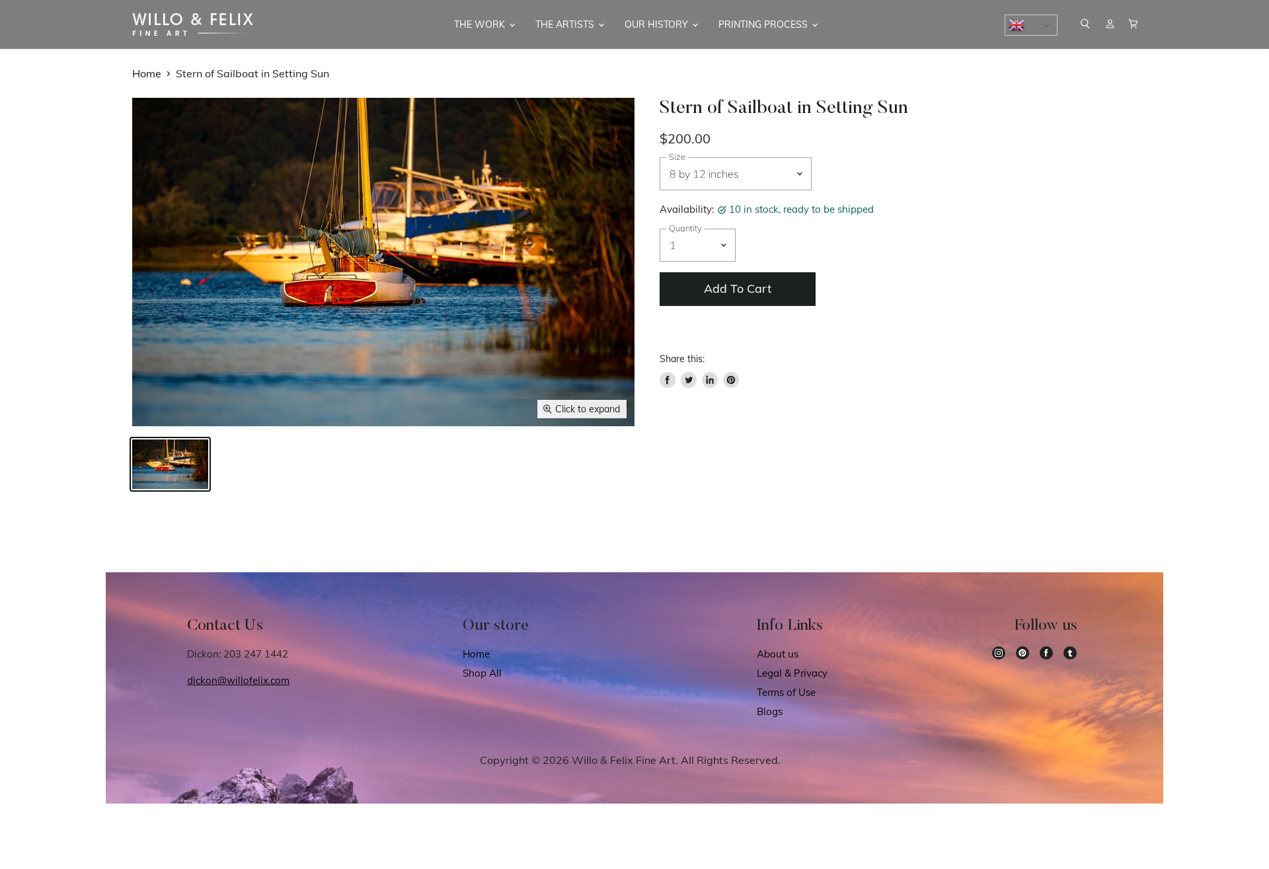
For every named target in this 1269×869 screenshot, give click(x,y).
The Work (481, 24)
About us (777, 654)
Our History (658, 24)
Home (146, 73)
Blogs (770, 711)
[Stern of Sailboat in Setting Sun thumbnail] (170, 464)
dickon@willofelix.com (238, 680)
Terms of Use (786, 692)
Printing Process (764, 24)
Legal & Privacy (792, 673)
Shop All (482, 673)
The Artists (566, 24)
